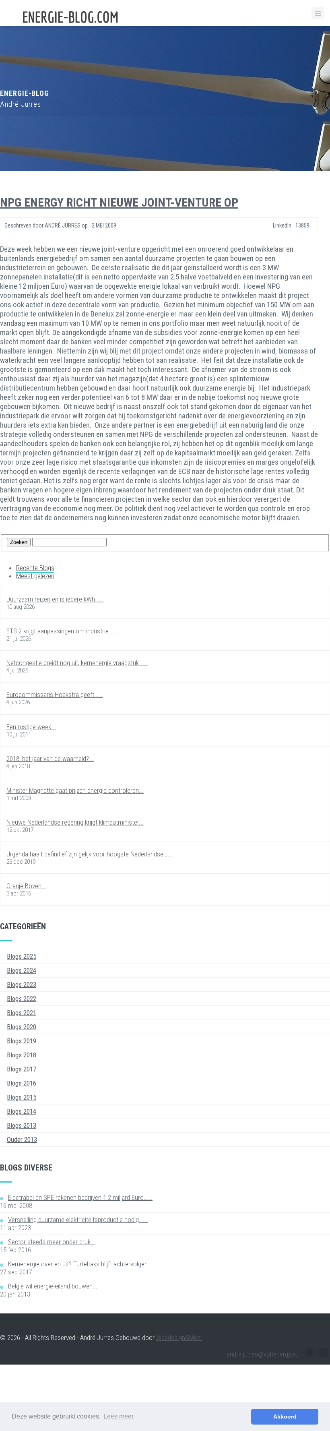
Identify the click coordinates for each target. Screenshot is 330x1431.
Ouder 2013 (22, 1139)
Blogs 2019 (21, 1041)
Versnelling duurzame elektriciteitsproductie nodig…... (78, 1220)
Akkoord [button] (285, 1416)
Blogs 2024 (21, 970)
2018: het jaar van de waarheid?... (50, 759)
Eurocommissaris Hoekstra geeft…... (54, 695)
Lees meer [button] (118, 1416)
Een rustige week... (31, 727)
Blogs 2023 (21, 984)
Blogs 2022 (21, 999)
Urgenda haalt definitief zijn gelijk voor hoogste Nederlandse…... (89, 854)
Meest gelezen (35, 576)
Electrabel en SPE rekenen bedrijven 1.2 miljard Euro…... (80, 1197)
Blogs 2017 (21, 1069)
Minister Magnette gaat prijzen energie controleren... (75, 790)
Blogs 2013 (21, 1125)
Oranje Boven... (26, 886)
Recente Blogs (35, 568)
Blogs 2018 (21, 1055)
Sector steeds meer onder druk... (51, 1242)
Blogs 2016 (21, 1083)
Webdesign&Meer (179, 1338)
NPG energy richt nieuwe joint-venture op (119, 202)
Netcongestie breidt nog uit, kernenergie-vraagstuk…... (77, 663)
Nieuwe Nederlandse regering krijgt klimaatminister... (75, 822)
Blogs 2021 (21, 1013)
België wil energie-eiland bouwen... (52, 1286)
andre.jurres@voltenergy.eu (263, 1354)
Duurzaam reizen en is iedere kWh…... (55, 599)
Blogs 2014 (21, 1111)
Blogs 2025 (21, 956)
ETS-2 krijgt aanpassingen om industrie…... (62, 631)
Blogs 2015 (21, 1097)
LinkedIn (282, 225)
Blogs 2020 (21, 1027)
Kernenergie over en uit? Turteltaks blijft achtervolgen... (80, 1264)
